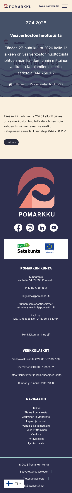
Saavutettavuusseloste (34, 471)
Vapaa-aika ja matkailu (36, 425)
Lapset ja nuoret (36, 421)
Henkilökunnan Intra (34, 334)
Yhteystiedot (36, 438)
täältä (57, 375)
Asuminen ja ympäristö (36, 416)
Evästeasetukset (34, 485)
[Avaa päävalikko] (53, 6)
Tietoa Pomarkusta (36, 412)
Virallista (36, 434)
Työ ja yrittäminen (36, 430)
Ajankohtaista (36, 443)
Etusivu (36, 408)
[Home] (10, 84)
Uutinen (11, 142)
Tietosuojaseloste (33, 478)
